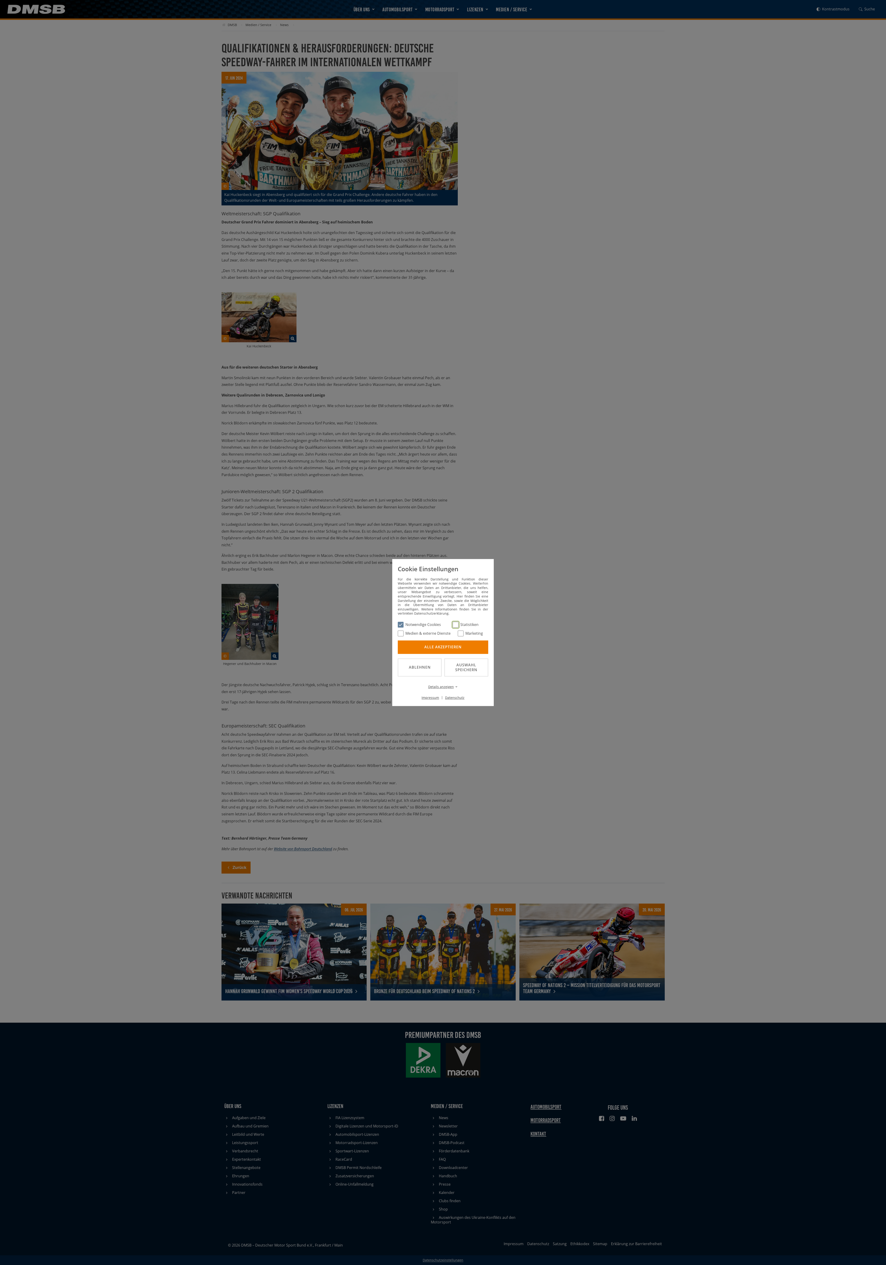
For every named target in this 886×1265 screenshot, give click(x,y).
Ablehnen (420, 667)
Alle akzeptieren (443, 647)
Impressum (430, 697)
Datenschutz (454, 697)
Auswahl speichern (466, 667)
